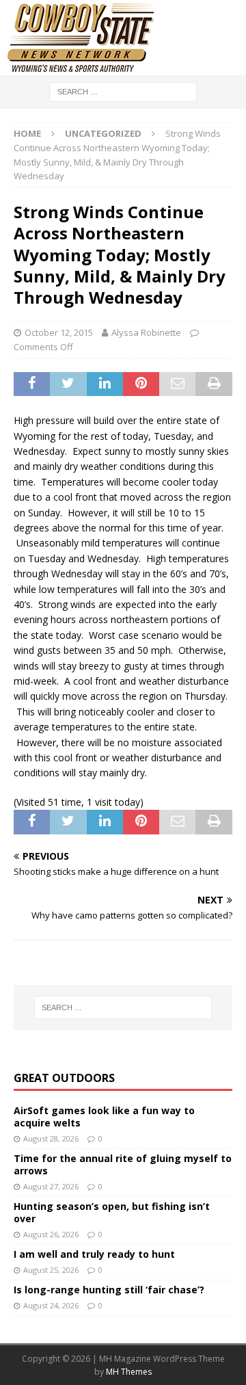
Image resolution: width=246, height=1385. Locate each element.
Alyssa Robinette (146, 332)
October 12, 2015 (59, 332)
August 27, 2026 (51, 1186)
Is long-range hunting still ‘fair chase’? (109, 1289)
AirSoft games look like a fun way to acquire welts (104, 1116)
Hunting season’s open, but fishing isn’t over (112, 1212)
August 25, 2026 (51, 1270)
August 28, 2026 (51, 1138)
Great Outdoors (64, 1077)
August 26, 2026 (51, 1234)
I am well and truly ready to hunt (94, 1254)
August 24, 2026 (51, 1305)
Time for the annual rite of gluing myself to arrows (123, 1164)
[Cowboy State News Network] (82, 67)
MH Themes (129, 1371)
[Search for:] (123, 90)
